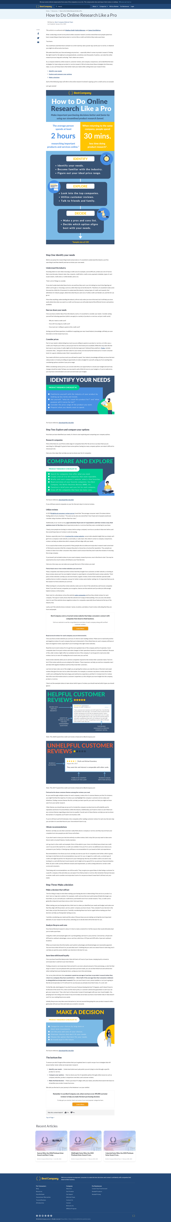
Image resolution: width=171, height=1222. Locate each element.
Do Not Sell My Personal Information (82, 1219)
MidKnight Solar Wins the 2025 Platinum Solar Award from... (82, 1154)
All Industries (40, 1203)
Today (103, 348)
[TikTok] (51, 1216)
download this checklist (66, 422)
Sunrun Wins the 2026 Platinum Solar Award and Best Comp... (50, 1154)
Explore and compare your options (60, 74)
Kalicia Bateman (80, 30)
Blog (37, 1188)
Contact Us (69, 1200)
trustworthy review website (74, 536)
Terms (70, 1219)
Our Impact (69, 1194)
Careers (68, 1203)
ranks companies (80, 595)
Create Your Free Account (99, 1188)
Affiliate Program (71, 1208)
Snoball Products (97, 1191)
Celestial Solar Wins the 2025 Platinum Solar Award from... (119, 1154)
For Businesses (124, 6)
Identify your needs (55, 71)
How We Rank (40, 1194)
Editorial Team (70, 1197)
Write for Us (70, 1205)
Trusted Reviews (41, 1200)
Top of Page (50, 1117)
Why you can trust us (125, 2)
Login (132, 6)
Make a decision (54, 77)
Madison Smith (70, 30)
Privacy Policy (64, 1219)
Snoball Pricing (96, 1194)
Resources (39, 1191)
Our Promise (70, 1191)
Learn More (80, 628)
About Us (69, 1188)
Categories (104, 6)
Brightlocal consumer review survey (63, 513)
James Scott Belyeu (94, 30)
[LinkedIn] (48, 1216)
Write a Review (113, 6)
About (96, 6)
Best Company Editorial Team (64, 22)
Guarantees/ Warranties (43, 1197)
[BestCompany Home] (44, 6)
